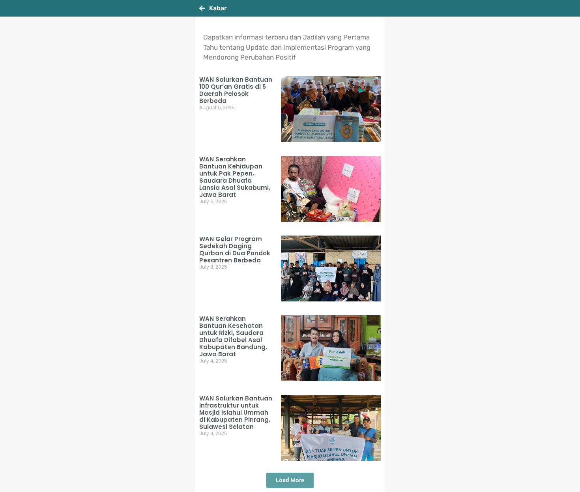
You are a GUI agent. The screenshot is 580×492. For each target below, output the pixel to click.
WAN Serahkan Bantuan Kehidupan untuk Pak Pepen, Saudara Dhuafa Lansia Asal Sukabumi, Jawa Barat (234, 177)
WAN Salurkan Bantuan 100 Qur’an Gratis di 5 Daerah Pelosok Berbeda (235, 90)
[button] (290, 480)
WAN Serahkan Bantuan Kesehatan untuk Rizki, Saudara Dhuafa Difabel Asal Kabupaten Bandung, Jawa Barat (233, 336)
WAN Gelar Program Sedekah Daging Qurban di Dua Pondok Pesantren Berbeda (234, 249)
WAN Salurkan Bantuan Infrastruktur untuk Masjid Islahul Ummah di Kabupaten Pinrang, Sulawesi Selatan (235, 412)
